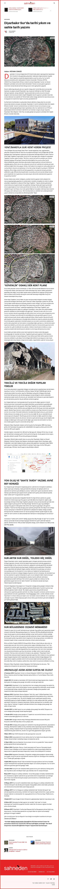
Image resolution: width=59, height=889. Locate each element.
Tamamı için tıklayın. (10, 818)
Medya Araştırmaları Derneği (20, 821)
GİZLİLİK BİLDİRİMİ (32, 871)
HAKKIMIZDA (42, 871)
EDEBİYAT (11, 847)
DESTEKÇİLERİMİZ (51, 871)
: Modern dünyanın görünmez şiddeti (39, 8)
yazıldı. (12, 524)
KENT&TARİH (7, 19)
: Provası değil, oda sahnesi (18, 843)
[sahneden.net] (29, 3)
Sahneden (13, 31)
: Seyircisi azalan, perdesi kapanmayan (43, 843)
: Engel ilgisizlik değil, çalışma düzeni (17, 8)
